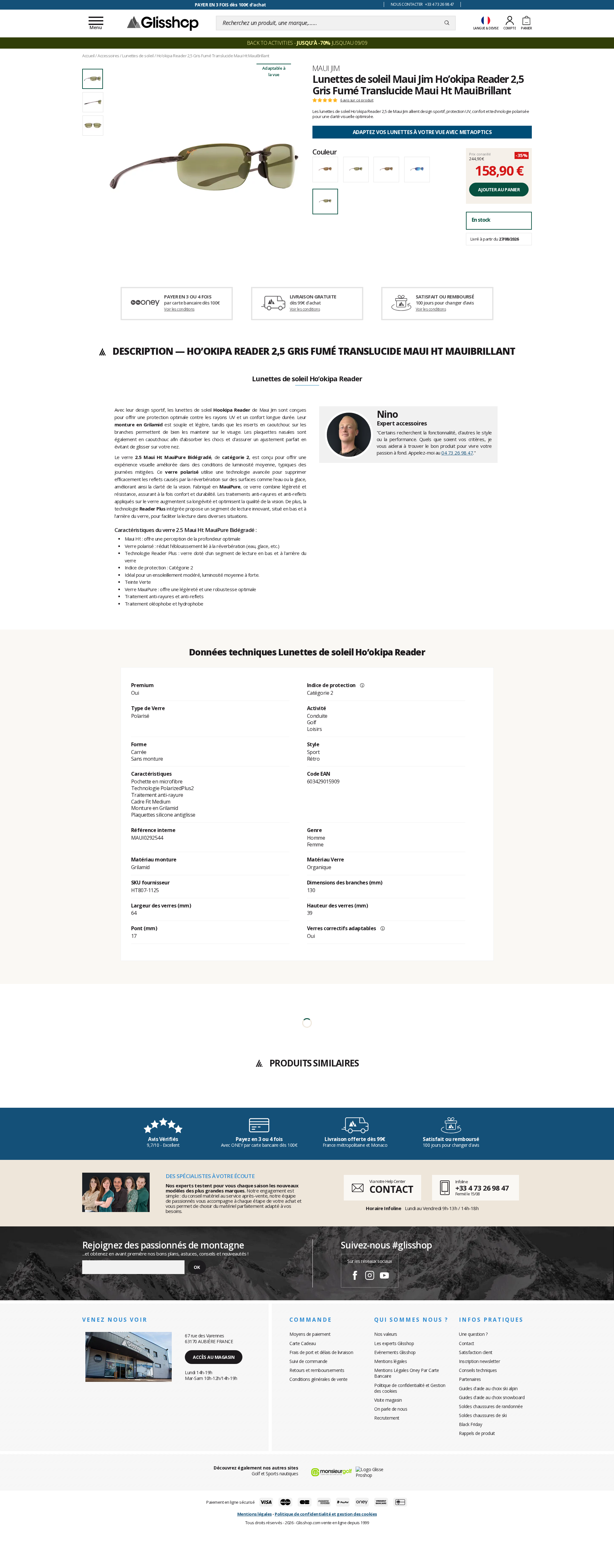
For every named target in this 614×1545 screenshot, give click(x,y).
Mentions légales (390, 1361)
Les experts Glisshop (394, 1343)
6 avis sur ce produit (357, 100)
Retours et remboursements (316, 1370)
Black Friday (470, 1424)
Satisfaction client (475, 1352)
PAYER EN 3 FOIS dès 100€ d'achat (230, 5)
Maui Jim (326, 68)
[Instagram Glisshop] (369, 1276)
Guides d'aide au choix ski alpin (488, 1388)
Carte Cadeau (302, 1343)
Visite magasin (388, 1400)
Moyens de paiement (309, 1334)
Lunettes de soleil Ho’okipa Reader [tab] (307, 379)
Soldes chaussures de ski (483, 1415)
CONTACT (391, 1189)
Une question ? (473, 1334)
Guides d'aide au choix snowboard (491, 1397)
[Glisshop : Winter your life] (163, 23)
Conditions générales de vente (318, 1379)
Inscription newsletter (479, 1361)
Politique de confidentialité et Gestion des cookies (409, 1388)
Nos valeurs (385, 1334)
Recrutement (386, 1418)
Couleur (324, 151)
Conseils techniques (478, 1370)
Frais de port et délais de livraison (321, 1352)
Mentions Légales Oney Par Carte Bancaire (406, 1373)
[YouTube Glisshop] (384, 1276)
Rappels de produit (477, 1433)
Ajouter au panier (499, 189)
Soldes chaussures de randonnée (491, 1406)
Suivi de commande (308, 1361)
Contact (466, 1343)
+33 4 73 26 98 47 (482, 1187)
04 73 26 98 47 (457, 452)
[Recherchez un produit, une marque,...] (447, 23)
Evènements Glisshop (395, 1352)
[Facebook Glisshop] (354, 1276)
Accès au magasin (213, 1357)
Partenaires (470, 1379)
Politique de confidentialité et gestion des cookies (326, 1514)
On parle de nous (390, 1409)
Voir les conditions (179, 309)
